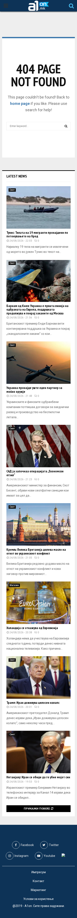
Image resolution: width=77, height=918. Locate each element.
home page (20, 103)
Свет (12, 190)
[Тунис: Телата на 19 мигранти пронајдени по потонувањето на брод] (38, 207)
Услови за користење (38, 899)
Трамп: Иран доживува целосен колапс (32, 702)
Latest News (16, 176)
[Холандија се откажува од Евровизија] (38, 602)
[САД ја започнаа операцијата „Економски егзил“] (38, 446)
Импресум (38, 872)
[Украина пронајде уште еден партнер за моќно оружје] (38, 362)
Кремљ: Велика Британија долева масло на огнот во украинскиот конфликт (36, 551)
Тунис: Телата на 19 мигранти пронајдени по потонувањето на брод (37, 234)
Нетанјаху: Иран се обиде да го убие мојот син (38, 777)
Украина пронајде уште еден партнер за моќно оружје (34, 390)
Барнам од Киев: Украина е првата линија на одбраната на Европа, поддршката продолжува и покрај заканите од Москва (37, 309)
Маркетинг (38, 890)
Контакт (38, 881)
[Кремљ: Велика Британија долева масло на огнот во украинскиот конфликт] (38, 524)
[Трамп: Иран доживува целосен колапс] (38, 677)
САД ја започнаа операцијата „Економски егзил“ (35, 473)
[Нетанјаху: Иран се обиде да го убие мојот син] (38, 752)
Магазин (14, 585)
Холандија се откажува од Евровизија (32, 628)
